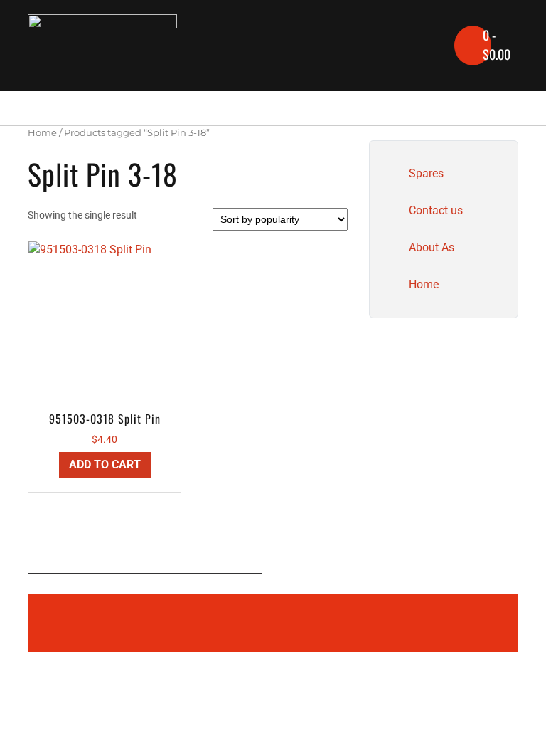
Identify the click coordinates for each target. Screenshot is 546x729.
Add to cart (105, 464)
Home (42, 132)
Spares (426, 173)
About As (431, 247)
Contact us (436, 210)
